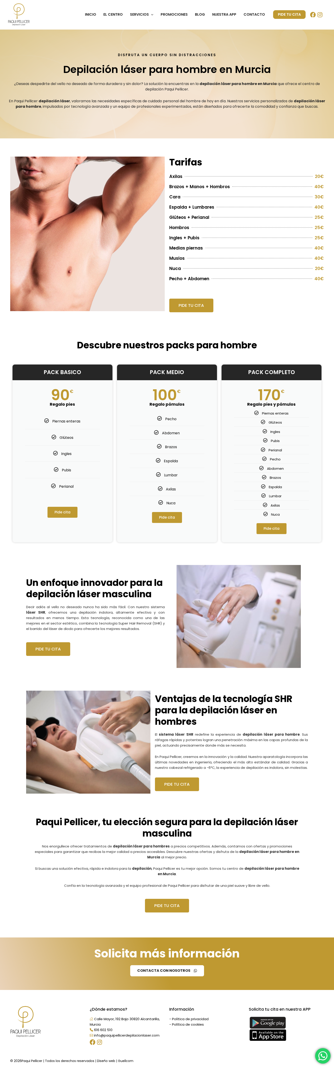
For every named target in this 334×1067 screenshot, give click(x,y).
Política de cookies (188, 1024)
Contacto (254, 14)
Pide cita (62, 512)
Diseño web (106, 1061)
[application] (151, 14)
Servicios (139, 14)
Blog (200, 14)
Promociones (174, 14)
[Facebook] (313, 14)
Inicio (90, 14)
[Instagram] (320, 14)
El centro (113, 14)
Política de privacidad (190, 1019)
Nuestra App (224, 14)
